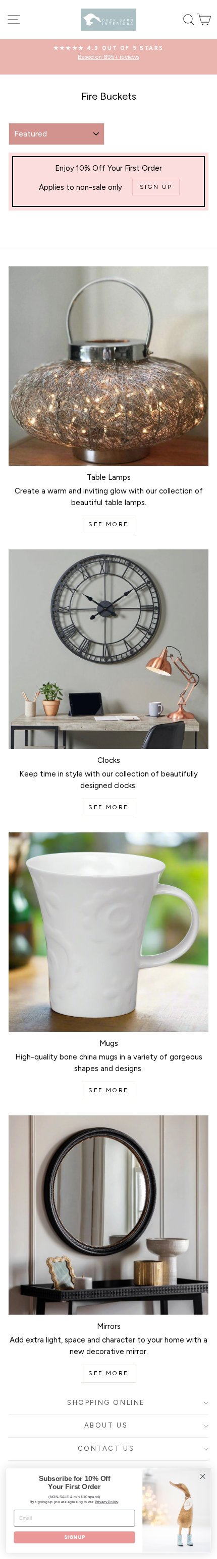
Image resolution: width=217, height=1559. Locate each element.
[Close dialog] (202, 1476)
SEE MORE (108, 524)
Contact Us (106, 1448)
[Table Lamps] (108, 366)
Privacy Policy (107, 1502)
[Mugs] (108, 932)
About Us (106, 1425)
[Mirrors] (108, 1215)
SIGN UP (74, 1537)
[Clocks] (108, 649)
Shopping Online (106, 1402)
